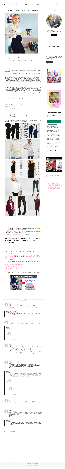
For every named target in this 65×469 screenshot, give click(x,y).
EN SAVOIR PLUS (54, 35)
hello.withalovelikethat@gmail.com (56, 32)
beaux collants (7, 229)
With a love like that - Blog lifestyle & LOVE (32, 4)
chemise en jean (9, 231)
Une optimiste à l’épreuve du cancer (54, 187)
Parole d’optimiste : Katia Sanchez (54, 183)
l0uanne (10, 303)
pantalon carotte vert (27, 227)
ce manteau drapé (17, 234)
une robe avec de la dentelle (22, 224)
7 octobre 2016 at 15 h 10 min (14, 362)
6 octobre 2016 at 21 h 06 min (14, 345)
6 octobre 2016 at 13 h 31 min (14, 304)
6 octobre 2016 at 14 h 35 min (15, 312)
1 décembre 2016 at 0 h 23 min (14, 400)
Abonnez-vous (49, 61)
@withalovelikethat (32, 465)
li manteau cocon (9, 234)
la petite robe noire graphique (10, 224)
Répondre (10, 309)
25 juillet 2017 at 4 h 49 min (14, 411)
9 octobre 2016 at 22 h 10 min (15, 372)
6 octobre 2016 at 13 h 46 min (14, 322)
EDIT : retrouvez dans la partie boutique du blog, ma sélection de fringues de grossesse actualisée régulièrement (23, 240)
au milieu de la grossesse (30, 256)
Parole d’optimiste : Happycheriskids (54, 184)
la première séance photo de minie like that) (17, 105)
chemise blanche (14, 227)
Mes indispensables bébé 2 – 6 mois (11, 268)
